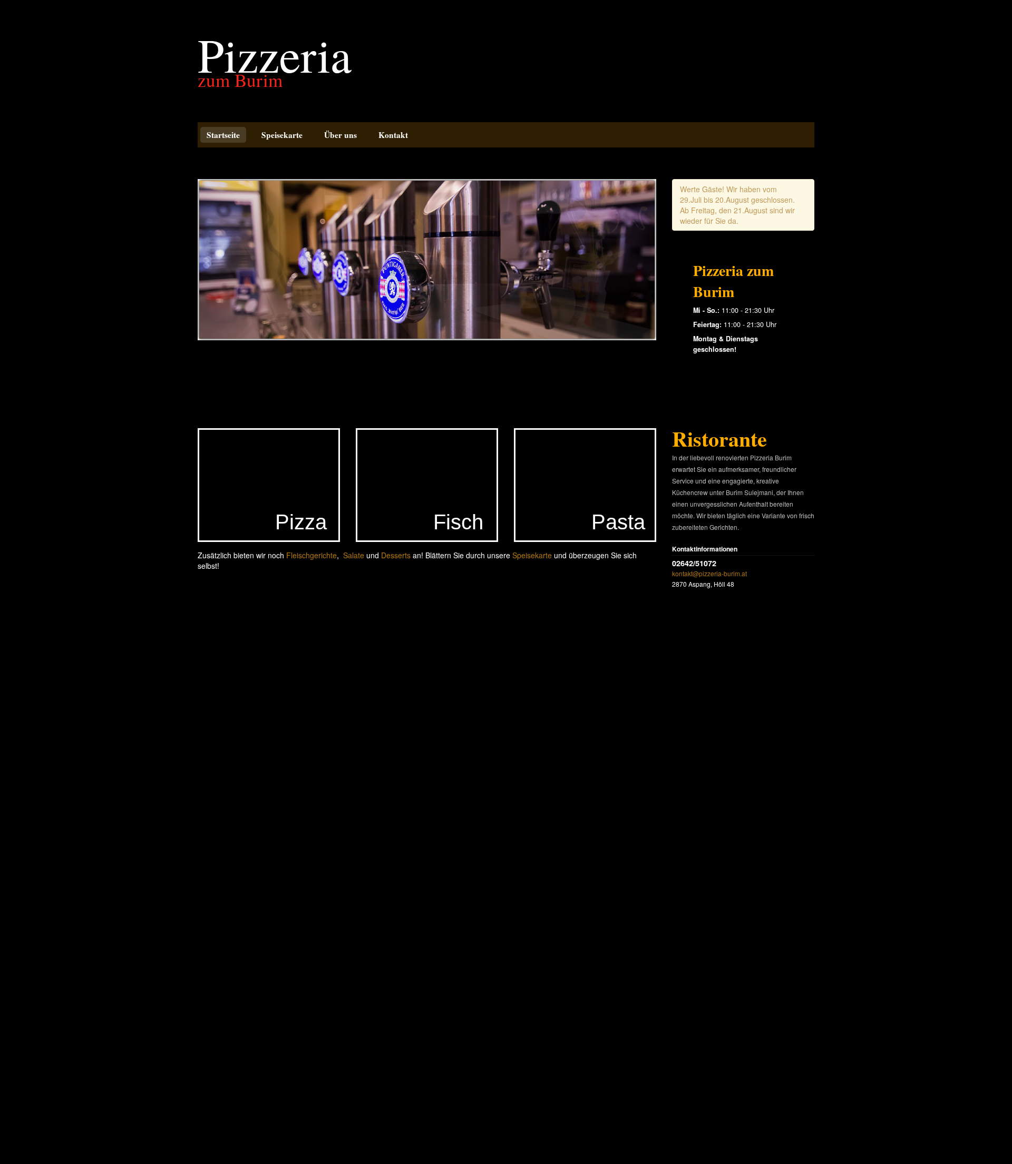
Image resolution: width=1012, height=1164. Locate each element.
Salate (353, 555)
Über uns (340, 135)
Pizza (301, 522)
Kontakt (393, 135)
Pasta (618, 522)
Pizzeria (275, 54)
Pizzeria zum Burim (733, 281)
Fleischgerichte (311, 555)
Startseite (223, 135)
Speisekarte (282, 135)
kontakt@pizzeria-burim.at (709, 573)
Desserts (396, 555)
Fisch (458, 522)
